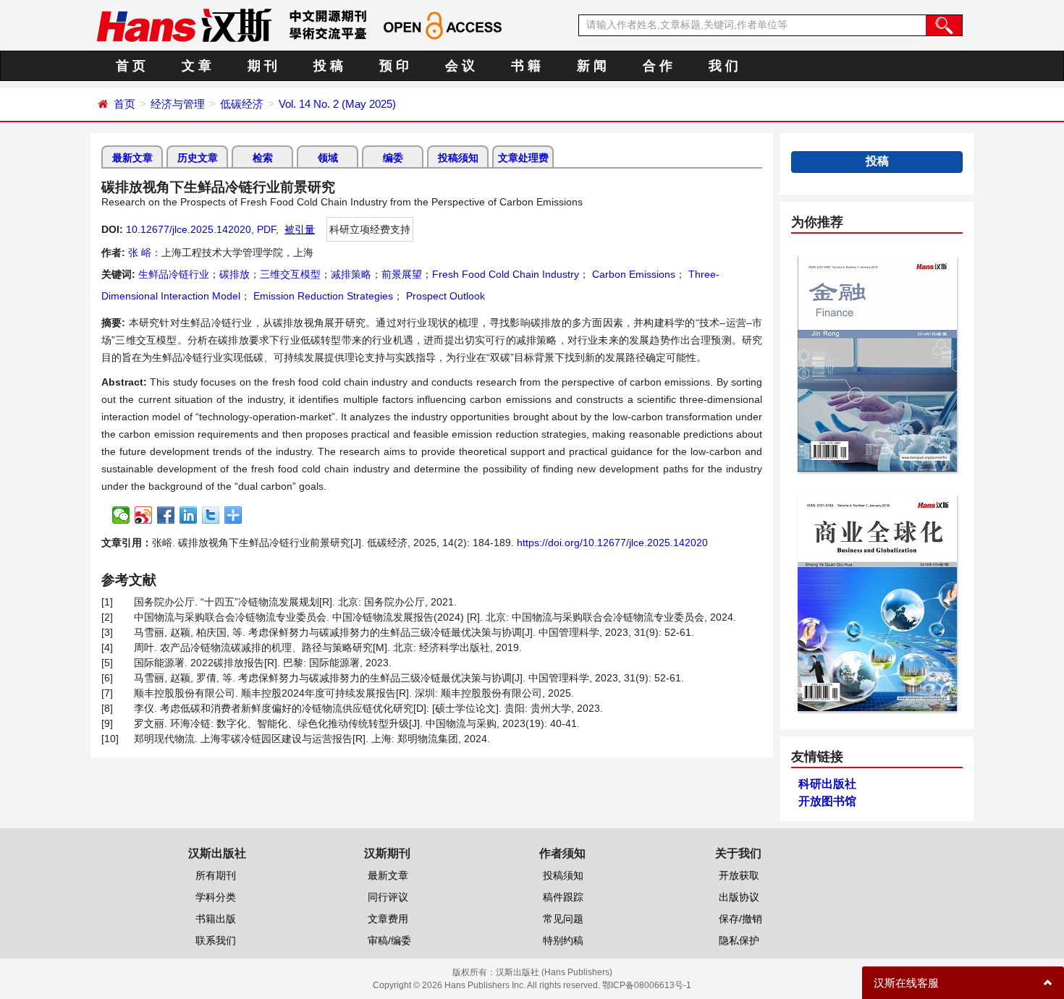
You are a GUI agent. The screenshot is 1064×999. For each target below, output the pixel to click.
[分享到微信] (121, 515)
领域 (328, 157)
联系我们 (215, 940)
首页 (124, 104)
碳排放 (234, 274)
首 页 (130, 66)
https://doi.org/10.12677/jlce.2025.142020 (612, 542)
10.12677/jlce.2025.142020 (188, 229)
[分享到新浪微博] (144, 515)
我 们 (723, 66)
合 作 (657, 66)
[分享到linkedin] (189, 515)
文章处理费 (523, 157)
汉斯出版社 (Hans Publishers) (554, 972)
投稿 (877, 161)
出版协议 (739, 897)
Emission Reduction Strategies (321, 296)
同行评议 (388, 897)
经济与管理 (178, 104)
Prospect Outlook (444, 296)
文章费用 (388, 918)
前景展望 (401, 274)
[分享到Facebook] (166, 515)
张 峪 (139, 252)
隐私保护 (739, 940)
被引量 (299, 229)
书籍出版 (215, 918)
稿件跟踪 (563, 897)
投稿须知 (458, 157)
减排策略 (351, 274)
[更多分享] (233, 515)
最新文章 (132, 157)
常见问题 (563, 918)
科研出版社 (827, 784)
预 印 (394, 66)
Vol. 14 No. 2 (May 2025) (337, 104)
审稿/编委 (389, 940)
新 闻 (592, 66)
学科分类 (215, 897)
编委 (393, 157)
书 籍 (526, 66)
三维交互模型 (290, 274)
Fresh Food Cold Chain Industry (505, 274)
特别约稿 (563, 940)
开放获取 (739, 875)
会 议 (460, 66)
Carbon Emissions (632, 274)
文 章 (196, 66)
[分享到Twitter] (211, 515)
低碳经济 (241, 104)
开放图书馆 (827, 801)
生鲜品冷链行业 (173, 274)
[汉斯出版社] (184, 24)
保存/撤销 (740, 918)
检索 (263, 157)
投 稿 (328, 66)
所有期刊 (215, 875)
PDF (266, 229)
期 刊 (262, 66)
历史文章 (197, 157)
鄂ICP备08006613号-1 (646, 985)
